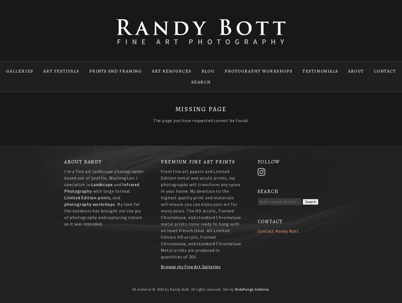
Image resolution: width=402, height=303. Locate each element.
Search (310, 202)
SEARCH (201, 82)
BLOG (208, 71)
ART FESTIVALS (61, 71)
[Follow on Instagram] (262, 171)
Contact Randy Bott (278, 231)
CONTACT (385, 71)
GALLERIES (19, 71)
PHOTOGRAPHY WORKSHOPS (259, 71)
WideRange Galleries (252, 289)
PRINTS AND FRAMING (115, 71)
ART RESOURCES (171, 71)
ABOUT (356, 71)
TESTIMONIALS (320, 71)
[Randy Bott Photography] (201, 41)
